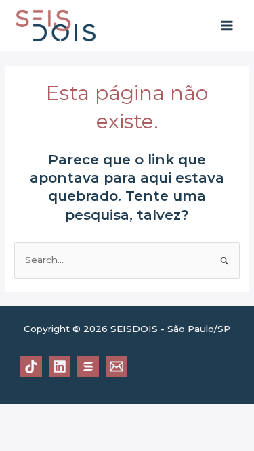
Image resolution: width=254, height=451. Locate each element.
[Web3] (88, 366)
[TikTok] (31, 366)
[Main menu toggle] (227, 26)
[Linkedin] (59, 366)
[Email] (116, 366)
